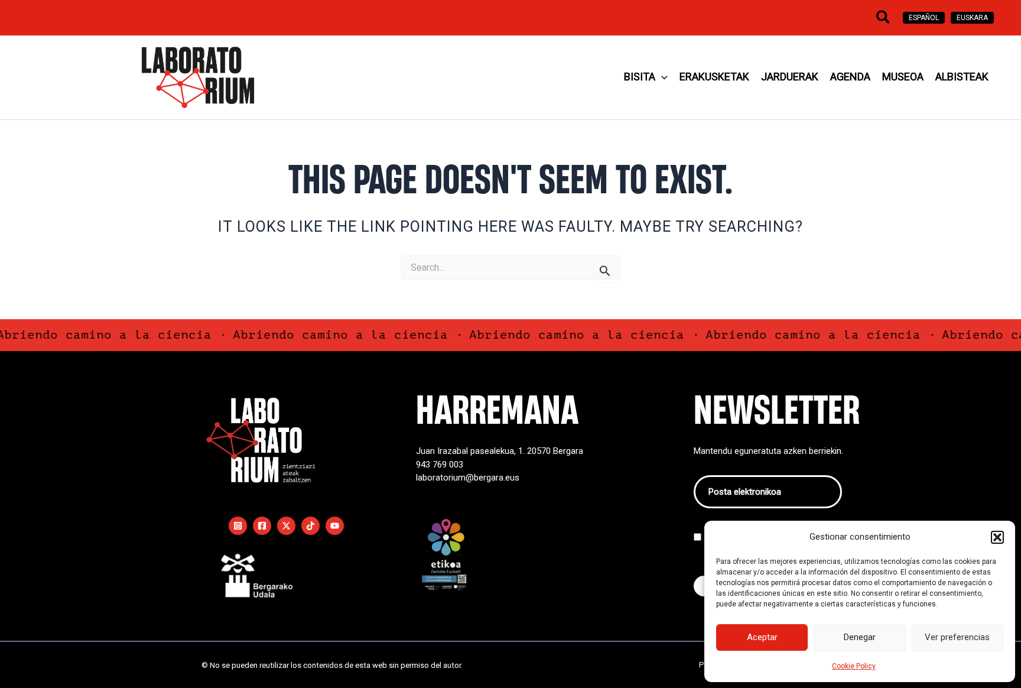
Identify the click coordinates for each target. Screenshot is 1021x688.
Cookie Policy (854, 666)
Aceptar (762, 637)
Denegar (860, 637)
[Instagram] (238, 526)
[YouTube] (335, 526)
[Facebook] (262, 526)
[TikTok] (310, 526)
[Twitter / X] (286, 526)
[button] (997, 537)
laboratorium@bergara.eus (467, 477)
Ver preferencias (957, 637)
